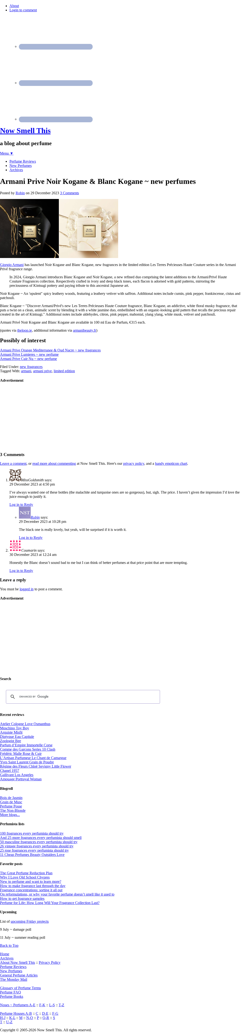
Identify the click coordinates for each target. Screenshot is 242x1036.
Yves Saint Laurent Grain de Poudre (27, 762)
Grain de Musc (11, 802)
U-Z (9, 1022)
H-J (2, 1018)
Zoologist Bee (10, 741)
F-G (55, 1013)
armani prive (42, 371)
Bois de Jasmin (11, 798)
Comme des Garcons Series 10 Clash (27, 749)
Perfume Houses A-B (16, 1013)
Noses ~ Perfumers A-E (17, 1005)
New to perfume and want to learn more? (30, 882)
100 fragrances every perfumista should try (32, 833)
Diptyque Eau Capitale (17, 737)
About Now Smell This (17, 962)
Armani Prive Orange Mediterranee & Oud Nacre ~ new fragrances (50, 350)
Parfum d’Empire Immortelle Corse (26, 745)
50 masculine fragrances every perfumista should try (39, 842)
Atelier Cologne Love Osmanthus (25, 724)
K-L (12, 1018)
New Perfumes (11, 971)
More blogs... (10, 815)
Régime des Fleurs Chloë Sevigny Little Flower (35, 766)
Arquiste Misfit (11, 732)
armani (26, 371)
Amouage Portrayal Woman (21, 779)
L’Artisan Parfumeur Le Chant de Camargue (33, 758)
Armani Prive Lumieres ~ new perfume (29, 354)
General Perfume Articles (19, 975)
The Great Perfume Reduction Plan (26, 873)
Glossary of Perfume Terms (20, 988)
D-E (45, 1013)
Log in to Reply (21, 505)
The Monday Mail (13, 979)
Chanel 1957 (9, 771)
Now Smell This (25, 130)
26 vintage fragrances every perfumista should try (36, 846)
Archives (6, 958)
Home (4, 954)
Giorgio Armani (12, 265)
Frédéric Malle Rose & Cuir (21, 754)
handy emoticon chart (171, 463)
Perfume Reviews (13, 967)
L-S (52, 1005)
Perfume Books (11, 996)
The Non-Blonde (13, 810)
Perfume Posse (11, 806)
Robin (35, 517)
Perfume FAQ (10, 992)
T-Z (61, 1005)
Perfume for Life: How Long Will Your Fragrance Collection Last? (49, 903)
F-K (42, 1005)
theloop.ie (24, 330)
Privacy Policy (49, 962)
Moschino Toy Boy (14, 728)
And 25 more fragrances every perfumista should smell (41, 838)
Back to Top (9, 945)
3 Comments (69, 193)
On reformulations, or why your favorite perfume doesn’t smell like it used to (57, 894)
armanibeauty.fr (84, 330)
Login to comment (23, 10)
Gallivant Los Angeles (16, 775)
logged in (27, 589)
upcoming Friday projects (30, 921)
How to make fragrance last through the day (32, 886)
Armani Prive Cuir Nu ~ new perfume (28, 359)
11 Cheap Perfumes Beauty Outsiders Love (32, 855)
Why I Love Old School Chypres (25, 877)
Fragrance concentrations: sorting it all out (31, 890)
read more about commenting (54, 463)
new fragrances (31, 367)
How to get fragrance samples (22, 898)
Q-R (46, 1018)
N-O (29, 1018)
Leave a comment (13, 463)
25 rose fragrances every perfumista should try (34, 850)
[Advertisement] (35, 417)
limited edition (64, 371)
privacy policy (133, 463)
